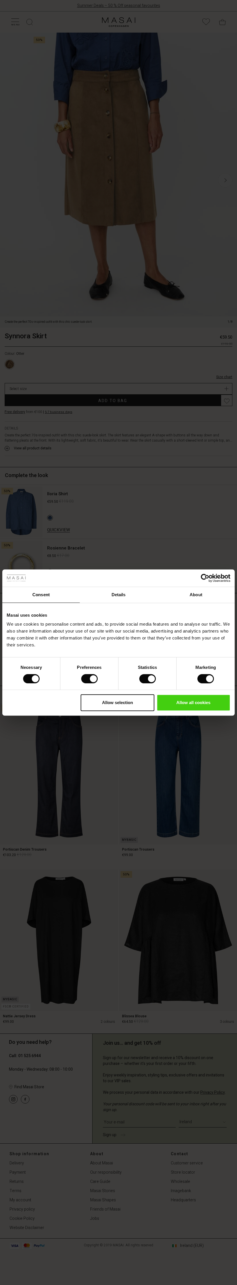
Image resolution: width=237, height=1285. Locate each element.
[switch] (89, 678)
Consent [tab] (41, 594)
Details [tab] (119, 594)
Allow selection (117, 702)
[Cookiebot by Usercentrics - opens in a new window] (205, 578)
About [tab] (196, 594)
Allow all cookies (193, 702)
